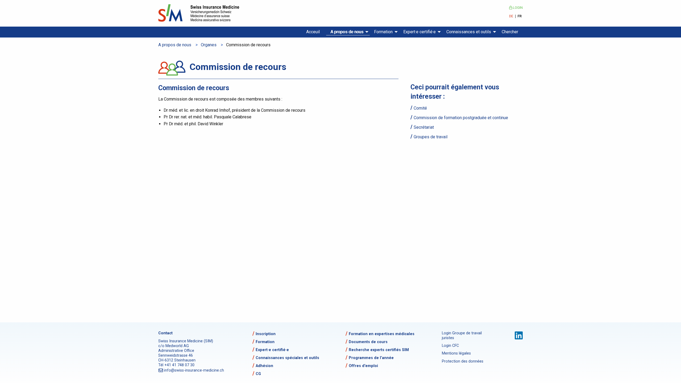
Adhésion (264, 366)
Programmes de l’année (371, 358)
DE (511, 16)
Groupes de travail (430, 136)
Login (517, 8)
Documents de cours (368, 342)
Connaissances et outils (468, 31)
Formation (383, 31)
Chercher (510, 31)
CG (258, 374)
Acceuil (313, 31)
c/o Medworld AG (173, 346)
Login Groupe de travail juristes (462, 335)
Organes (209, 44)
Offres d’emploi (363, 366)
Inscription (266, 334)
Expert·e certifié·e (419, 31)
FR (520, 16)
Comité (420, 108)
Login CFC (450, 345)
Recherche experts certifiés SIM (379, 350)
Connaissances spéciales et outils (287, 358)
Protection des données (462, 361)
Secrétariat (424, 127)
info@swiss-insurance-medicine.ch (194, 370)
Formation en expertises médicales (381, 334)
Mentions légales (456, 353)
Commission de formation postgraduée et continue (461, 117)
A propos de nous (346, 31)
